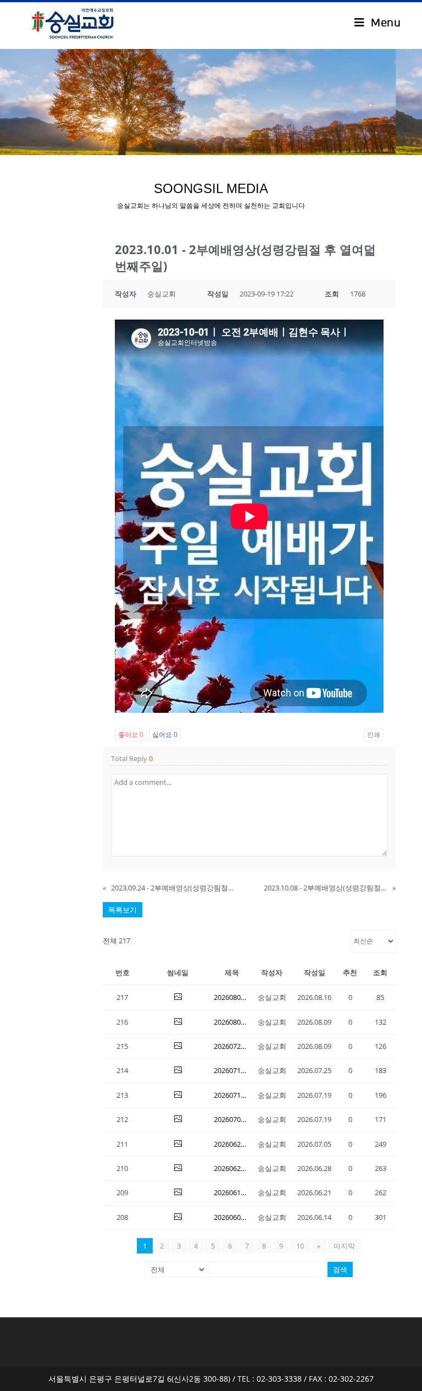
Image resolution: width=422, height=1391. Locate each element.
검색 (340, 1269)
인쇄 (373, 734)
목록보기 (122, 910)
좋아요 (130, 734)
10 (300, 1246)
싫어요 (164, 734)
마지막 (344, 1246)
